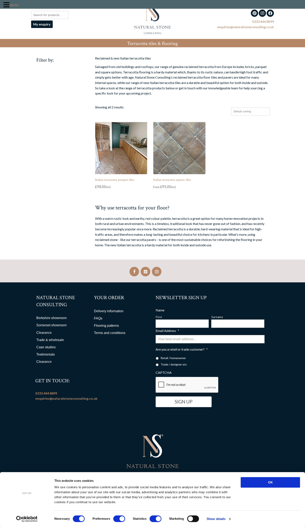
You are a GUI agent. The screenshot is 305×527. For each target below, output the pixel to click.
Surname (217, 317)
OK (270, 482)
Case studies (46, 347)
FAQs (98, 318)
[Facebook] (134, 271)
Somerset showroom (51, 325)
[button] (6, 5)
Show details (216, 519)
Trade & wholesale (50, 340)
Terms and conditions (109, 333)
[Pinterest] (145, 271)
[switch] (119, 518)
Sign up (184, 401)
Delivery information (108, 311)
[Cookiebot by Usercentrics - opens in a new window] (27, 519)
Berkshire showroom (51, 318)
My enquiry (42, 24)
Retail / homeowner (173, 358)
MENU (15, 5)
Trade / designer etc (174, 364)
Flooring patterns (106, 325)
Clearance (44, 332)
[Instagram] (156, 271)
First (159, 317)
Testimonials (45, 354)
